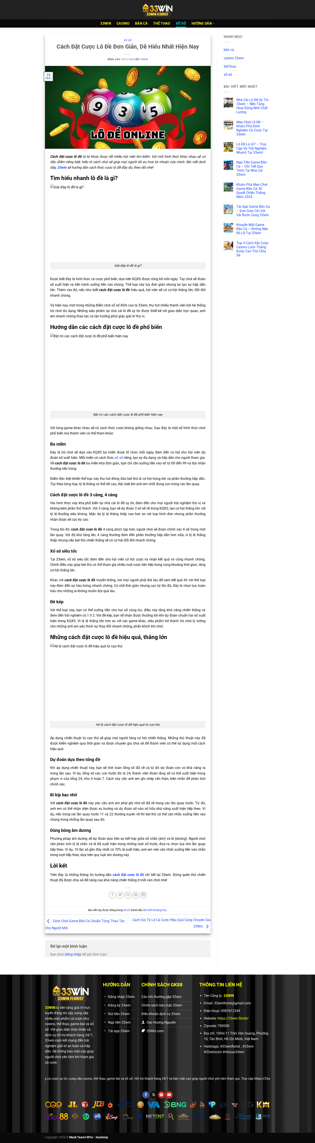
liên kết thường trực (155, 910)
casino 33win (234, 58)
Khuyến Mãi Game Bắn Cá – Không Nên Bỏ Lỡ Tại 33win (252, 229)
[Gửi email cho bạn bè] (128, 895)
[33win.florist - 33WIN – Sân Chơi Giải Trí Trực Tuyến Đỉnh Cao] (157, 10)
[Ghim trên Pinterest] (135, 895)
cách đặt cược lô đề (128, 875)
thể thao (161, 23)
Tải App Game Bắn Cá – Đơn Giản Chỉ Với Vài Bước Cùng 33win (253, 211)
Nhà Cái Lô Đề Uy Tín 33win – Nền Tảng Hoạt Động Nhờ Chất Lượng (252, 106)
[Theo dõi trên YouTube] (169, 1094)
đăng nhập (73, 954)
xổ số (181, 23)
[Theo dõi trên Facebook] (145, 1094)
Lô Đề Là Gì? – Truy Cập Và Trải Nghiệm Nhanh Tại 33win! (251, 148)
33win (144, 59)
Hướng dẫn (202, 23)
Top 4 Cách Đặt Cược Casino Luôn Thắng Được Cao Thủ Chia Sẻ (252, 249)
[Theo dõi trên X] (153, 1094)
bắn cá (141, 23)
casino (123, 23)
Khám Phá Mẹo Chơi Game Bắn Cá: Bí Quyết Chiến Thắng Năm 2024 (251, 191)
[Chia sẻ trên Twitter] (120, 895)
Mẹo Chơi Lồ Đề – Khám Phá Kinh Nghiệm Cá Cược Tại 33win (252, 128)
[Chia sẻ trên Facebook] (112, 895)
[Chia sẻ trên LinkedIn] (143, 895)
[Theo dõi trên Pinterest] (161, 1094)
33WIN (105, 23)
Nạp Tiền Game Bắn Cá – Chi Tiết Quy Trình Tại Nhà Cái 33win (251, 168)
